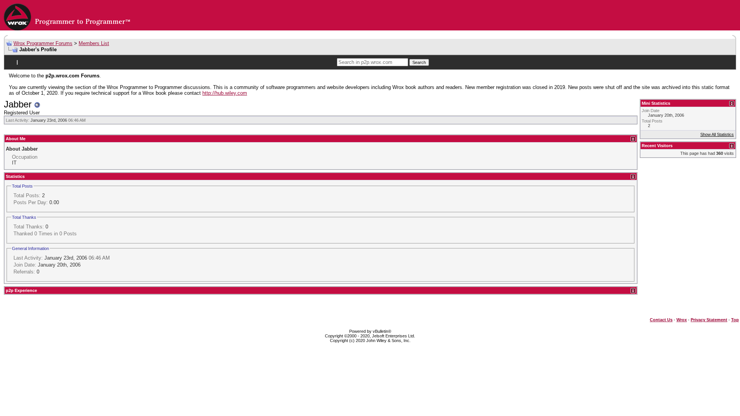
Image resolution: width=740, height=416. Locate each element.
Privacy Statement (709, 319)
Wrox (681, 319)
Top (735, 319)
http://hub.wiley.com (224, 93)
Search (419, 62)
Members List (94, 43)
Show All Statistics (717, 134)
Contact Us (661, 319)
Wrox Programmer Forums (42, 43)
